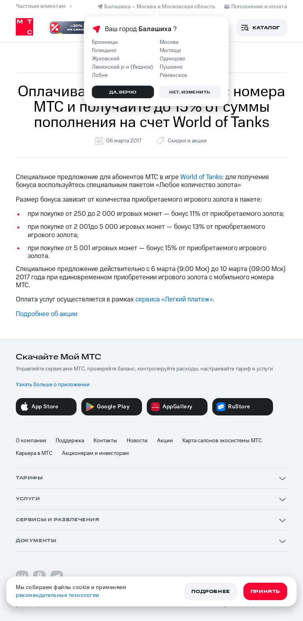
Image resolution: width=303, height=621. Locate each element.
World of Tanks (201, 177)
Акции (165, 441)
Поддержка (70, 441)
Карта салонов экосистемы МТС (222, 441)
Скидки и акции (187, 141)
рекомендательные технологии (57, 595)
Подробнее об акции (46, 314)
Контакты (105, 441)
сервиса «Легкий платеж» (174, 299)
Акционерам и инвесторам (95, 453)
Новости (137, 441)
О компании (31, 441)
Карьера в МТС (34, 453)
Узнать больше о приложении (53, 385)
